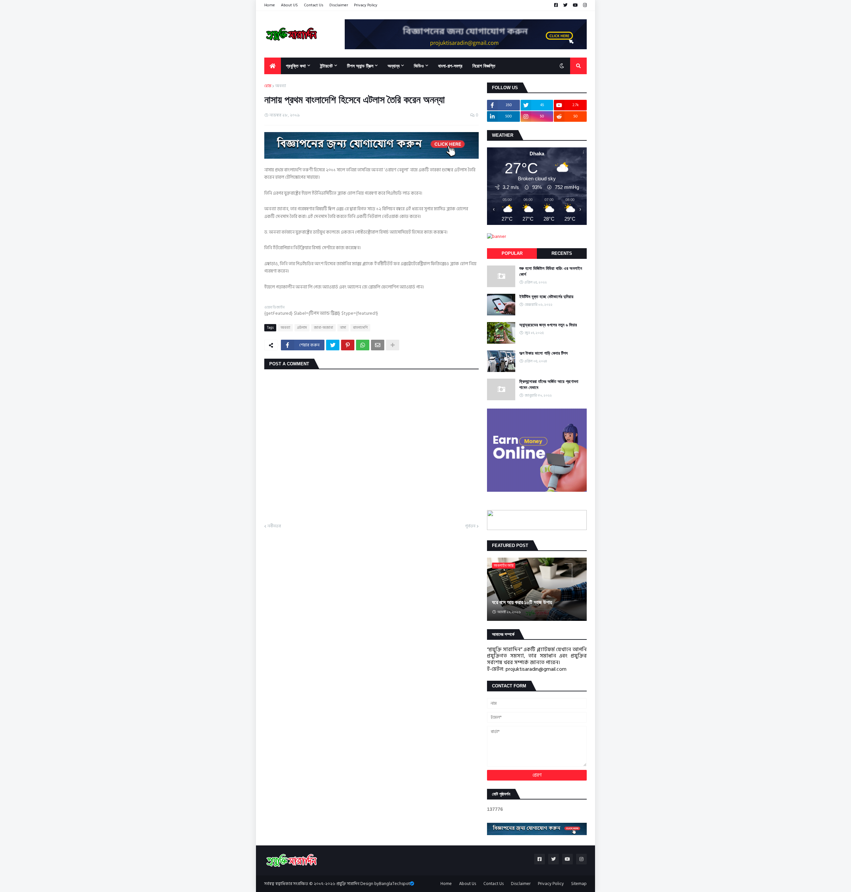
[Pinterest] (347, 345)
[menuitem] (272, 66)
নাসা (343, 328)
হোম (267, 86)
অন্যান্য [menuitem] (394, 66)
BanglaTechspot (394, 883)
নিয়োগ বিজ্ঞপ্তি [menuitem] (483, 66)
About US (289, 5)
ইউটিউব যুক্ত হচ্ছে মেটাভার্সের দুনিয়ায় (546, 296)
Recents (561, 253)
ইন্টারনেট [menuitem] (326, 66)
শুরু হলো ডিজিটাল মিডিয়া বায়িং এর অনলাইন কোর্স (550, 271)
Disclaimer (338, 5)
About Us (467, 883)
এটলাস (302, 328)
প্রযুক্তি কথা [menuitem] (296, 66)
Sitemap (579, 883)
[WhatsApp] (362, 345)
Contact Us (313, 5)
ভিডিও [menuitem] (419, 66)
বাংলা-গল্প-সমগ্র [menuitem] (450, 66)
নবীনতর (274, 526)
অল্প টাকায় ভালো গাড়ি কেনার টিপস (543, 353)
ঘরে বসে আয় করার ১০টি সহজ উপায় (522, 602)
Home (269, 5)
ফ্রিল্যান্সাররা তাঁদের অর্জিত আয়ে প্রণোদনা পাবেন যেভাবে (548, 384)
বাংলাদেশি (360, 328)
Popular (512, 253)
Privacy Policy (365, 5)
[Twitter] (332, 345)
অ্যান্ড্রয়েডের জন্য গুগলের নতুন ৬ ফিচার (548, 324)
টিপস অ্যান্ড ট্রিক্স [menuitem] (360, 66)
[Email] (377, 345)
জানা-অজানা (323, 328)
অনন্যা (280, 86)
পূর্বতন (470, 526)
